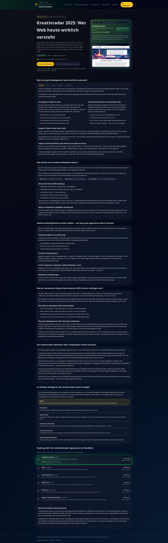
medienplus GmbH (98, 26)
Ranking (46, 540)
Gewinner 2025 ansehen (45, 64)
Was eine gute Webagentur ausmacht (68, 64)
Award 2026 (105, 4)
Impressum (115, 4)
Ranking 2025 (95, 4)
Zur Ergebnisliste (126, 4)
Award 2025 (68, 4)
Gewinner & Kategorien (81, 4)
